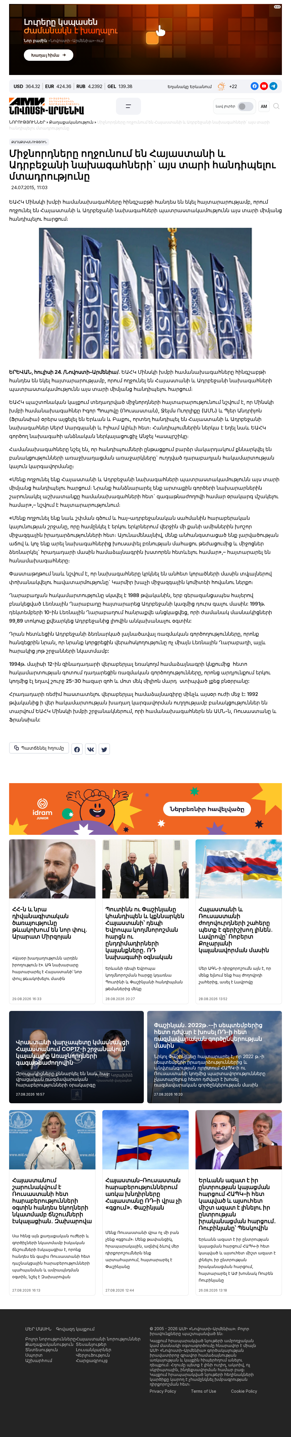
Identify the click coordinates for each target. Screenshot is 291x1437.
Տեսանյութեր (91, 1344)
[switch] (245, 106)
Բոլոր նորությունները (50, 1339)
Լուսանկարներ (93, 1349)
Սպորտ (34, 1355)
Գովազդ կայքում (75, 1329)
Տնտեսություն (41, 1349)
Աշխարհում (38, 1360)
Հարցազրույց (92, 1360)
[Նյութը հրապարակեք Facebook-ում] (77, 749)
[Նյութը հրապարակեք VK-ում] (90, 749)
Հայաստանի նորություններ (108, 1339)
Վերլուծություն (93, 1355)
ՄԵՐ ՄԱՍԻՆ (38, 1329)
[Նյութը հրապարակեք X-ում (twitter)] (104, 749)
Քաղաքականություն (29, 142)
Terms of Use (203, 1391)
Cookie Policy (244, 1391)
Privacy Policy (163, 1391)
